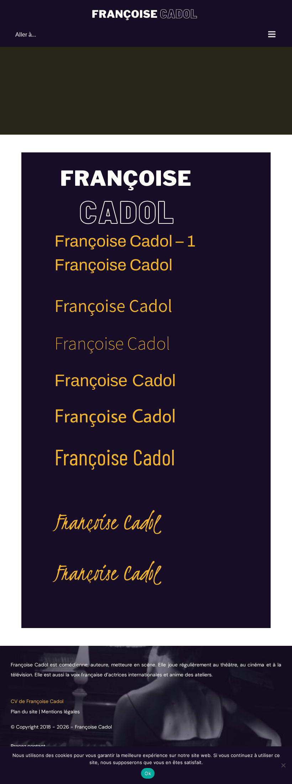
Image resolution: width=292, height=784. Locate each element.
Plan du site (25, 711)
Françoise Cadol (93, 727)
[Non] (283, 765)
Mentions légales (60, 711)
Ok (148, 773)
